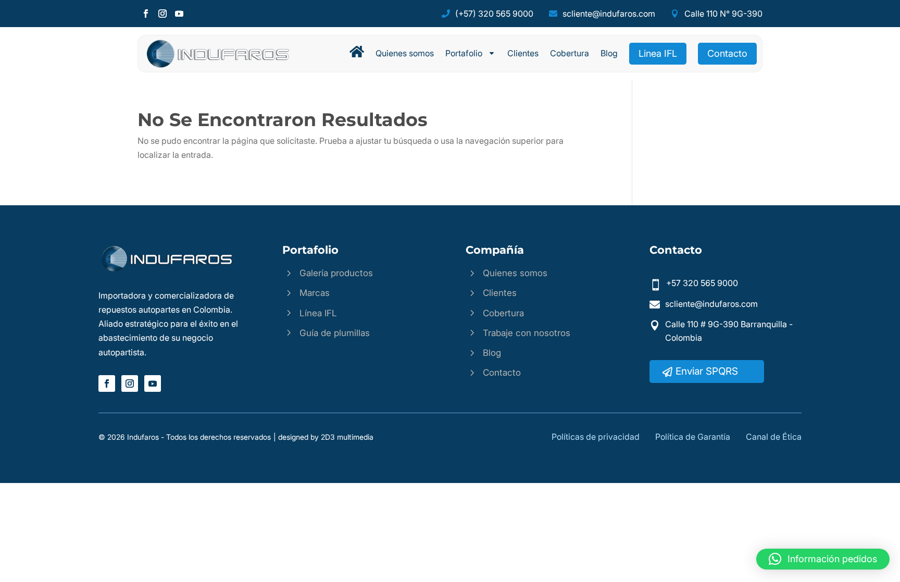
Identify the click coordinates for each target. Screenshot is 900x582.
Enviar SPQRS (707, 371)
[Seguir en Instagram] (162, 13)
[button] (823, 559)
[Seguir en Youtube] (179, 13)
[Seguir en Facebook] (146, 13)
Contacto (727, 53)
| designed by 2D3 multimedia (323, 436)
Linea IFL (658, 53)
